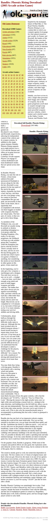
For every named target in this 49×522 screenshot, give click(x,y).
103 (3, 113)
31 (20, 84)
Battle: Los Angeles (8, 508)
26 (6, 84)
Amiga (4, 38)
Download (25, 125)
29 (14, 84)
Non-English (7, 49)
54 (17, 93)
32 (22, 84)
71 (20, 98)
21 (14, 81)
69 (14, 98)
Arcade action (7, 41)
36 (11, 87)
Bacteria (19, 510)
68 (11, 98)
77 (14, 101)
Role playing (7, 55)
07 (20, 75)
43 (9, 90)
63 (20, 95)
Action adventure (8, 32)
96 (22, 107)
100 (12, 110)
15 (20, 78)
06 (17, 75)
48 (22, 90)
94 (17, 107)
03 (9, 75)
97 (3, 110)
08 (22, 75)
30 (17, 84)
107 (18, 113)
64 (22, 95)
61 (14, 95)
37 (14, 87)
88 (22, 104)
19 (9, 81)
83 (9, 104)
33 (3, 87)
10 (6, 78)
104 (7, 113)
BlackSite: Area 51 (35, 510)
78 (17, 101)
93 (14, 107)
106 (14, 113)
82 (6, 104)
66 (6, 98)
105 (11, 113)
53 (14, 93)
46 (17, 90)
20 (11, 81)
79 (20, 101)
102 (19, 110)
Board (4, 44)
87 (20, 104)
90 (6, 107)
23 (20, 81)
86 (17, 104)
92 (11, 107)
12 (11, 78)
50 (6, 93)
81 (3, 104)
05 (14, 75)
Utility (4, 67)
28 (11, 84)
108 (22, 113)
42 (6, 90)
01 (3, 75)
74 (6, 101)
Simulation (6, 58)
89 (3, 107)
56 (22, 93)
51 (9, 93)
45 (14, 90)
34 (6, 87)
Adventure (6, 35)
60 (11, 95)
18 (6, 81)
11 (9, 78)
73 (3, 101)
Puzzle (4, 52)
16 (22, 78)
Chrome (12, 510)
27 (9, 84)
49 (3, 93)
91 (9, 107)
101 (15, 110)
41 (3, 90)
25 (3, 84)
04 (11, 75)
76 (11, 101)
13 (14, 78)
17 (3, 81)
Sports (4, 61)
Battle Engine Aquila (23, 508)
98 (6, 110)
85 (14, 104)
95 (20, 107)
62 (17, 95)
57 (3, 95)
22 (17, 81)
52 (11, 93)
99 (9, 110)
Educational (6, 46)
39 (20, 87)
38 (17, 87)
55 (20, 93)
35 (9, 87)
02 (6, 75)
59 (9, 95)
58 (6, 95)
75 (9, 101)
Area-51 (6, 510)
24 (22, 81)
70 (17, 98)
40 (22, 87)
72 (22, 98)
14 (17, 78)
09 (3, 78)
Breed (25, 510)
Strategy (5, 64)
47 (20, 90)
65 (3, 98)
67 (9, 98)
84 (11, 104)
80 (22, 101)
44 (11, 90)
